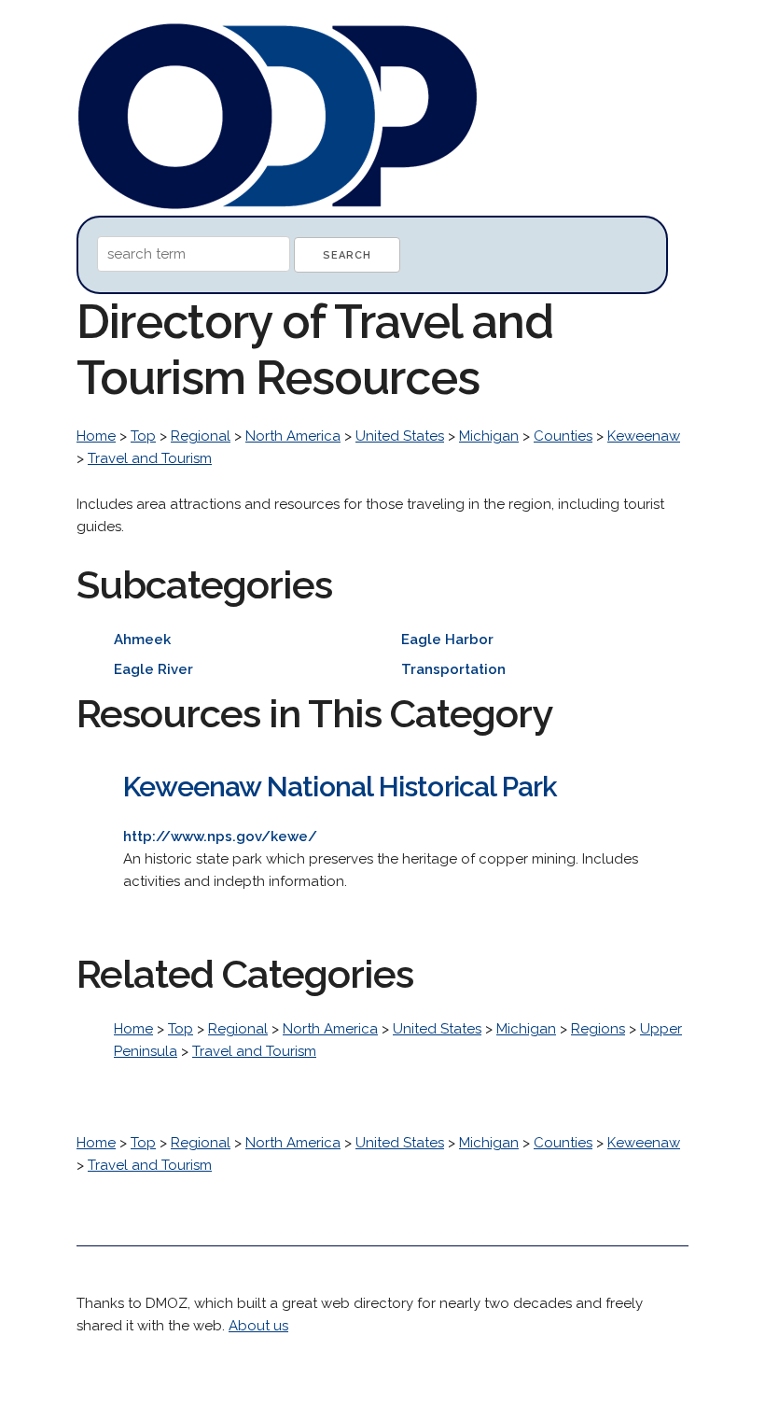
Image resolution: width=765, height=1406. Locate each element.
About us (258, 1325)
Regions (598, 1028)
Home (96, 436)
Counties (563, 436)
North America (293, 436)
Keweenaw (643, 436)
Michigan (489, 436)
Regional (200, 436)
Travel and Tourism (150, 458)
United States (399, 436)
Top (143, 436)
